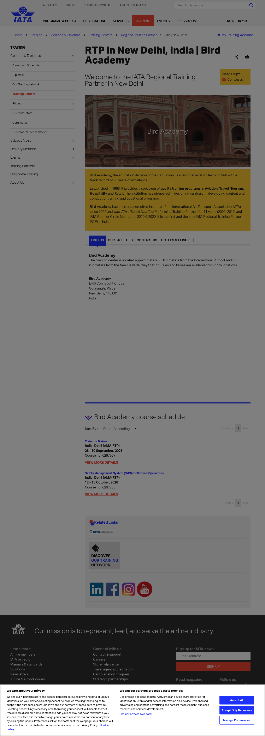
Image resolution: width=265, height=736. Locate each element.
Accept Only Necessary (237, 710)
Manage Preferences (236, 720)
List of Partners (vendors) (136, 714)
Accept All (236, 700)
